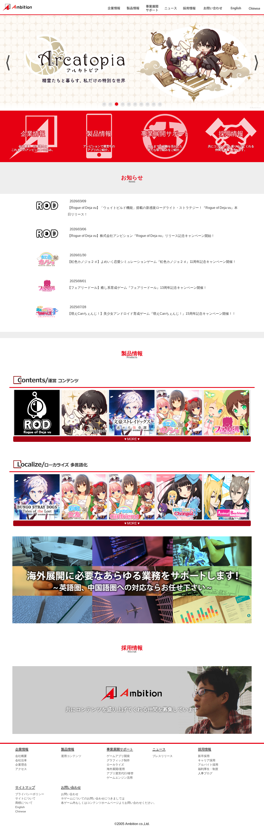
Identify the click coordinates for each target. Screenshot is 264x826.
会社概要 (21, 756)
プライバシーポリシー (29, 794)
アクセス (21, 769)
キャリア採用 (206, 760)
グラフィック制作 (118, 760)
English (20, 807)
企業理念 (21, 764)
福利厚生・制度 (208, 769)
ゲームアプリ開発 (118, 756)
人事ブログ (205, 773)
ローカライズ (115, 764)
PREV (7, 63)
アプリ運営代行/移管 (120, 773)
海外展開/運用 (116, 769)
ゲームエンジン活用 (120, 777)
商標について (24, 802)
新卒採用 (204, 756)
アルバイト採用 (208, 764)
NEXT (256, 63)
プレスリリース (162, 756)
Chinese (20, 811)
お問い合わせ (69, 794)
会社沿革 (21, 760)
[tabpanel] (132, 63)
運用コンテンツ (71, 756)
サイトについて (25, 798)
